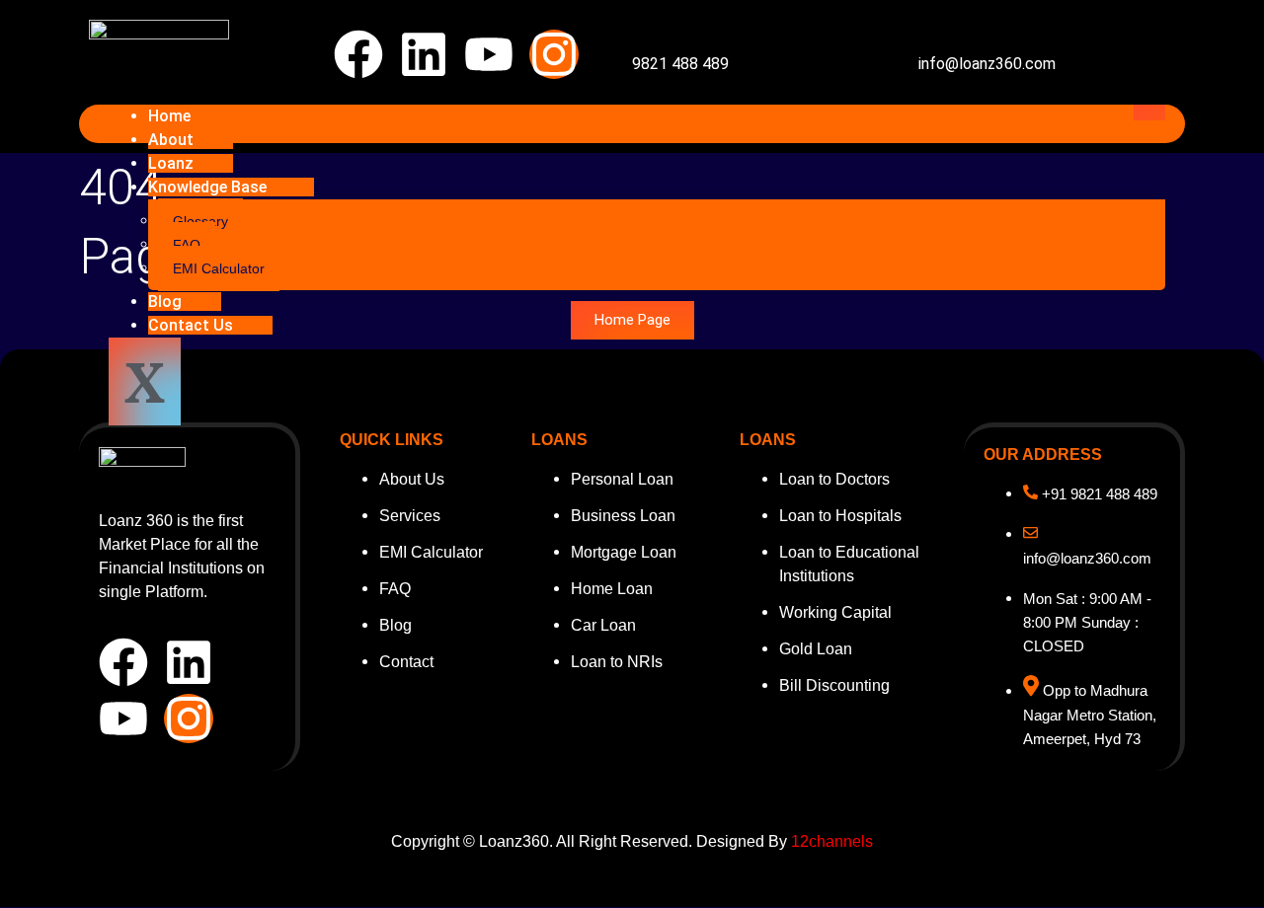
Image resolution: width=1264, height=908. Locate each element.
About (171, 139)
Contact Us (190, 325)
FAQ (186, 245)
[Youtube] (489, 54)
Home (169, 116)
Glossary (200, 221)
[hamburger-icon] (1149, 112)
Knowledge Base (207, 187)
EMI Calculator (219, 268)
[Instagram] (554, 54)
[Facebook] (358, 54)
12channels (832, 841)
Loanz (171, 163)
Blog (165, 301)
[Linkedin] (423, 54)
